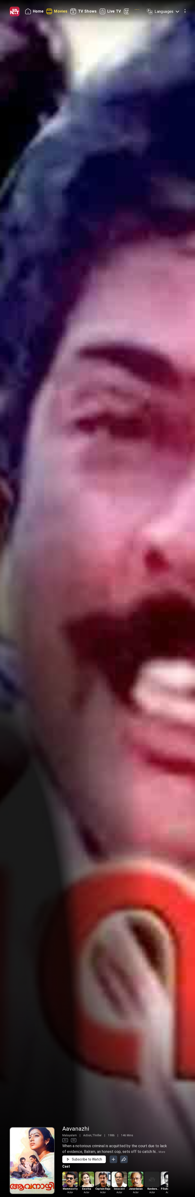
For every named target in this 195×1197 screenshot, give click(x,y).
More (162, 1152)
